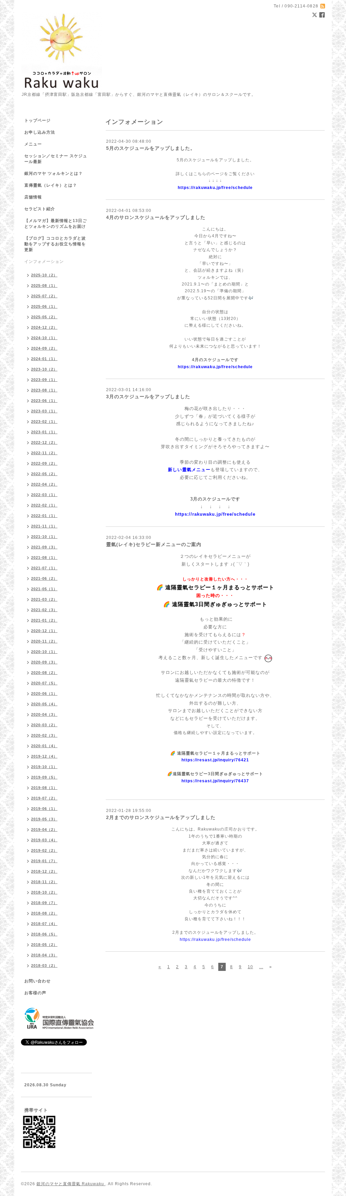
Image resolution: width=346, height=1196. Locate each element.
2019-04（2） (44, 829)
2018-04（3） (44, 955)
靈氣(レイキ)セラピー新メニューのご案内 (153, 544)
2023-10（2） (44, 369)
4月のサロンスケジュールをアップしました (155, 217)
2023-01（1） (44, 432)
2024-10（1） (44, 338)
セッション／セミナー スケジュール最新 (55, 159)
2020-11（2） (44, 641)
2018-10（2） (44, 892)
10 (250, 966)
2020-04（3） (44, 714)
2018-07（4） (44, 924)
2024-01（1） (44, 359)
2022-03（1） (44, 495)
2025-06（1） (44, 306)
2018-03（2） (44, 965)
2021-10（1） (44, 537)
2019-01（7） (44, 861)
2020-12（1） (44, 631)
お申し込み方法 (39, 132)
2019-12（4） (44, 756)
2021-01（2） (44, 620)
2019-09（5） (44, 777)
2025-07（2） (44, 296)
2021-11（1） (44, 526)
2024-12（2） (44, 327)
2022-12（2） (44, 442)
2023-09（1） (44, 380)
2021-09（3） (44, 547)
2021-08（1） (44, 557)
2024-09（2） (44, 348)
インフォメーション (44, 261)
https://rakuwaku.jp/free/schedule (215, 187)
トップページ (37, 120)
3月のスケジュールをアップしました (148, 396)
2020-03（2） (44, 725)
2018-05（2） (44, 945)
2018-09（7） (44, 903)
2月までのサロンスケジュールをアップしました (161, 817)
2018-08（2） (44, 913)
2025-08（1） (44, 285)
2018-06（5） (44, 934)
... (261, 966)
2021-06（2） (44, 578)
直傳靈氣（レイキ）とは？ (50, 185)
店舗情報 (33, 197)
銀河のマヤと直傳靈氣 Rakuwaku (70, 1183)
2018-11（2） (44, 882)
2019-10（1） (44, 767)
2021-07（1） (44, 568)
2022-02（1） (44, 505)
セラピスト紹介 (39, 209)
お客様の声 (35, 992)
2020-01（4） (44, 746)
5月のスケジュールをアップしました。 (150, 148)
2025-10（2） (44, 275)
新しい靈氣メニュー (189, 469)
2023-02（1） (44, 421)
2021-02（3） (44, 610)
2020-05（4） (44, 704)
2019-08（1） (44, 788)
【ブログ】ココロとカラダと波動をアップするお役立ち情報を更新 (55, 244)
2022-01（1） (44, 516)
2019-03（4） (44, 840)
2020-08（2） (44, 673)
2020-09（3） (44, 662)
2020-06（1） (44, 693)
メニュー (33, 144)
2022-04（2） (44, 484)
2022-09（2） (44, 463)
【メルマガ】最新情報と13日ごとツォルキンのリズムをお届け (55, 223)
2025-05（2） (44, 317)
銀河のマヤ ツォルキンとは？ (53, 173)
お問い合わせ (37, 981)
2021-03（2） (44, 599)
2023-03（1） (44, 411)
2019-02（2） (44, 850)
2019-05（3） (44, 819)
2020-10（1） (44, 652)
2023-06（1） (44, 401)
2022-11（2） (44, 453)
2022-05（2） (44, 474)
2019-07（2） (44, 798)
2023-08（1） (44, 390)
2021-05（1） (44, 589)
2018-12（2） (44, 871)
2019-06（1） (44, 809)
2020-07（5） (44, 683)
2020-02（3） (44, 735)
